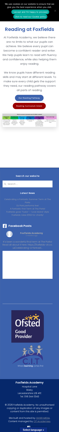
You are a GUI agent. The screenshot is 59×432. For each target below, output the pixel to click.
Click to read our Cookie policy (30, 16)
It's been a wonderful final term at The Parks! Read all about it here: (28, 244)
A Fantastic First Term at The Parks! (27, 208)
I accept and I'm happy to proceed (30, 12)
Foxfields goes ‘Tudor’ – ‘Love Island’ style (27, 211)
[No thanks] (55, 10)
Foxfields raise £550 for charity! (27, 214)
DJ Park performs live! (28, 205)
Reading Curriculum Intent (29, 106)
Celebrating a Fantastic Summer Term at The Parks (27, 201)
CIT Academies (42, 421)
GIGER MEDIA (43, 418)
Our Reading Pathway (29, 98)
